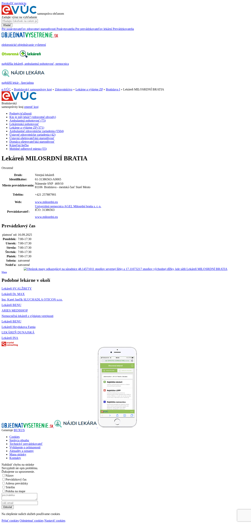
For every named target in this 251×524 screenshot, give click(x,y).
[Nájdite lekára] (76, 426)
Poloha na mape (15, 491)
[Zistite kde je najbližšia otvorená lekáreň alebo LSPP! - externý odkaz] (117, 426)
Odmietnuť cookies (32, 520)
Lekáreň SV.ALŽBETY (17, 288)
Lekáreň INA (10, 338)
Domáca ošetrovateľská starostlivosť (32, 141)
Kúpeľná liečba (19, 145)
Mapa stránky (17, 454)
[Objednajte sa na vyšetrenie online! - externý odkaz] (28, 426)
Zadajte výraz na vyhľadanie (19, 17)
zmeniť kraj (31, 106)
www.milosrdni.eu (46, 202)
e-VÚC (6, 89)
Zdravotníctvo (63, 89)
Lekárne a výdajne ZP (89, 89)
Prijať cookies (10, 520)
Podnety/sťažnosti (20, 113)
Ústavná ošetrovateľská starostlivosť (31, 138)
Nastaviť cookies (54, 520)
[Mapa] (125, 269)
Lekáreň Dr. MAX (13, 294)
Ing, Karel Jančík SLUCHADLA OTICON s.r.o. (32, 299)
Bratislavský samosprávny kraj (33, 89)
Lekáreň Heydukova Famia (18, 327)
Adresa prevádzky (16, 483)
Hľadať (7, 25)
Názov (9, 475)
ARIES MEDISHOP (15, 310)
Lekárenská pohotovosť (24, 124)
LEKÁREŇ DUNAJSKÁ (18, 332)
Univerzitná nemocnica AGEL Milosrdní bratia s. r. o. (68, 206)
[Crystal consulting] (10, 345)
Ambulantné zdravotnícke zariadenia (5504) (36, 131)
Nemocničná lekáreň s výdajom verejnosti (27, 316)
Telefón (10, 487)
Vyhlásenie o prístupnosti (24, 447)
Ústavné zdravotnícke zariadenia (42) (32, 134)
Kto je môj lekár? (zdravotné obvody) (32, 117)
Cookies (14, 436)
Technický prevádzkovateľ (26, 443)
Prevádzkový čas (15, 479)
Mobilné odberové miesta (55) (28, 148)
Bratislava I (113, 89)
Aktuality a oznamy (21, 451)
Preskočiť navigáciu (14, 3)
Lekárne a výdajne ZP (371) (26, 127)
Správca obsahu (19, 440)
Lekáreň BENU (11, 305)
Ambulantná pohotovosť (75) (27, 120)
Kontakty (15, 458)
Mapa (4, 272)
